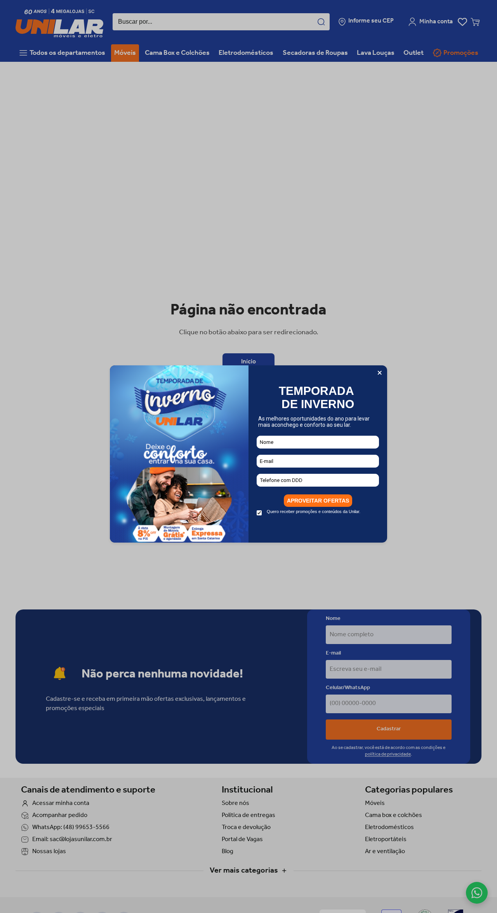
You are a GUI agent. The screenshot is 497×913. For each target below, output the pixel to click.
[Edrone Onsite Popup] (248, 456)
